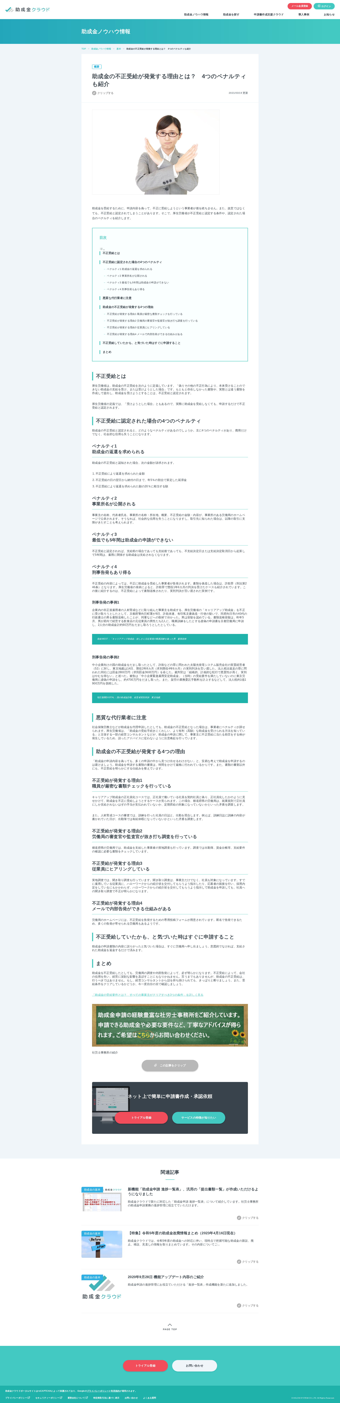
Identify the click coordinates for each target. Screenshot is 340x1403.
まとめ (107, 351)
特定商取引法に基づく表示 (106, 1398)
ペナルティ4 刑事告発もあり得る (126, 289)
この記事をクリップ (171, 1065)
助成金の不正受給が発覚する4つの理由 (128, 306)
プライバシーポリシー (98, 1391)
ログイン (326, 6)
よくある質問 (149, 1398)
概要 (97, 66)
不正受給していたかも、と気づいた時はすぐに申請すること (142, 342)
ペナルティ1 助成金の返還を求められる (129, 269)
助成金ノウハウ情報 (196, 14)
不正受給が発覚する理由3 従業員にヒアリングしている (138, 327)
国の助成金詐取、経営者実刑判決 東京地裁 (138, 697)
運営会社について (77, 1398)
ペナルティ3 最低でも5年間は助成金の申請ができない (138, 282)
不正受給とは (111, 253)
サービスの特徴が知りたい (198, 1117)
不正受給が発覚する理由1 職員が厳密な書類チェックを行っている (145, 314)
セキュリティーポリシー (47, 1398)
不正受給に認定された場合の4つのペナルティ (132, 262)
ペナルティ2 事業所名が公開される (127, 275)
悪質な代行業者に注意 (117, 297)
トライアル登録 (141, 1117)
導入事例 (303, 14)
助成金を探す (231, 14)
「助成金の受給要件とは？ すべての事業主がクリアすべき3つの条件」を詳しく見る (147, 994)
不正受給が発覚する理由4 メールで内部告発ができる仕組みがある (145, 334)
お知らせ (329, 14)
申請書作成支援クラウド (269, 14)
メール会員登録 (299, 6)
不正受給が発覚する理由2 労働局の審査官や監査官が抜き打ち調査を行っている (152, 320)
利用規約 (115, 1391)
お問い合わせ (194, 1365)
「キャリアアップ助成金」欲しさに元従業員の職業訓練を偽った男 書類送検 (148, 639)
